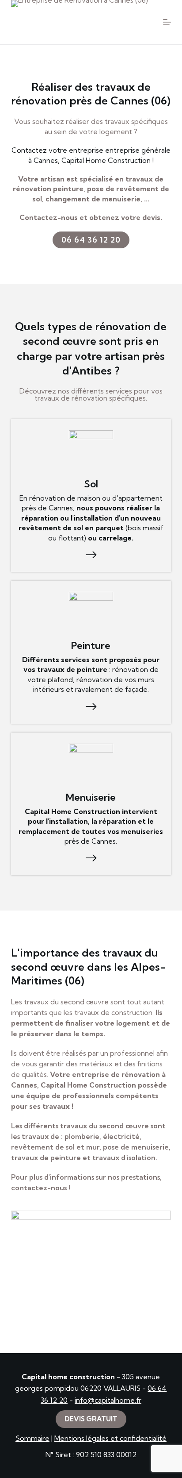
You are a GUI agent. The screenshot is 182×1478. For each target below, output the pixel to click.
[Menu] (167, 22)
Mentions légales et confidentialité (110, 1438)
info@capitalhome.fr (108, 1400)
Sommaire (32, 1438)
